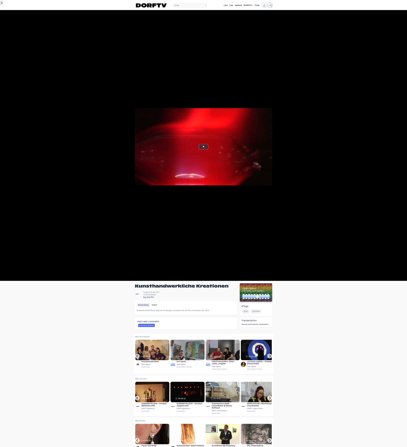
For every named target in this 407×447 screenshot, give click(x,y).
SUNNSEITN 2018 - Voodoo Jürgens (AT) (189, 405)
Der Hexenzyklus (255, 446)
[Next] (269, 356)
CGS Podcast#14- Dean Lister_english (223, 362)
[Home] (151, 5)
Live (226, 5)
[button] (264, 5)
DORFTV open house (254, 408)
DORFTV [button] (248, 5)
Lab (231, 5)
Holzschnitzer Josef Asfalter (190, 446)
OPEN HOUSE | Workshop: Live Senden (259, 405)
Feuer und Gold (148, 446)
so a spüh (181, 361)
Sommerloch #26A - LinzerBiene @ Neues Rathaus (222, 406)
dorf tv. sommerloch (219, 411)
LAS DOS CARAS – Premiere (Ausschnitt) (260, 362)
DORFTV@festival (148, 408)
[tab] (143, 305)
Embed (154, 305)
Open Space (249, 288)
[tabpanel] (186, 311)
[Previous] (137, 356)
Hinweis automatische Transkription (254, 324)
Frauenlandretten (150, 361)
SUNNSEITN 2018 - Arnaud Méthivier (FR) (154, 405)
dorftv (150, 297)
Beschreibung (143, 305)
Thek (257, 5)
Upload (238, 5)
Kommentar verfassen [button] (146, 325)
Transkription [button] (249, 320)
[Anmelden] (270, 5)
